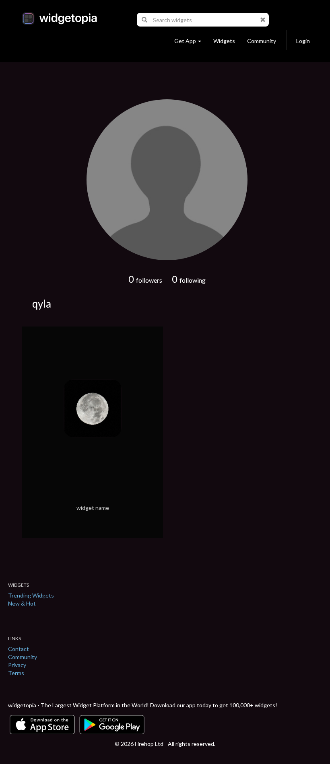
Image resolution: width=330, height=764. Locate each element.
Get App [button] (185, 40)
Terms (16, 673)
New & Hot (22, 603)
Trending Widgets (31, 595)
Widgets (224, 40)
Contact (18, 648)
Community (261, 40)
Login (303, 40)
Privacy (17, 664)
